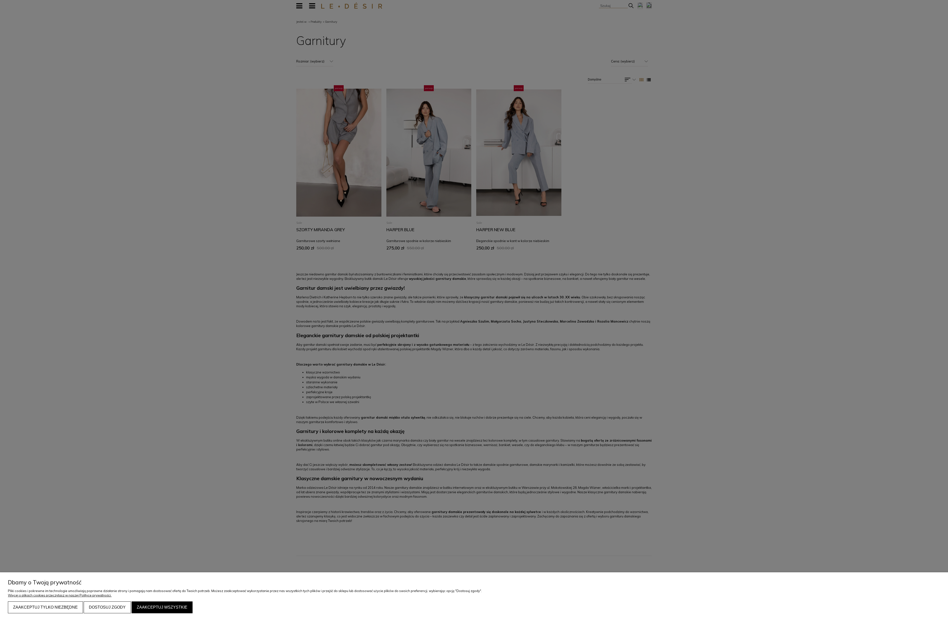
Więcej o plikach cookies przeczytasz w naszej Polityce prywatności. (60, 595)
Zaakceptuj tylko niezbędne (45, 607)
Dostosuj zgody (107, 607)
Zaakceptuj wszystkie (162, 607)
